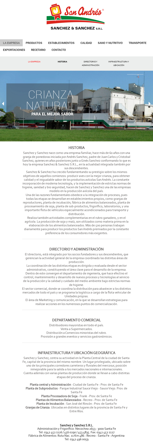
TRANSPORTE (137, 43)
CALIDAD (86, 43)
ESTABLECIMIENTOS (61, 43)
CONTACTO (59, 50)
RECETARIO (38, 50)
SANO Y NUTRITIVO (110, 43)
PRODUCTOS (34, 43)
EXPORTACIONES (14, 50)
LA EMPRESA (11, 43)
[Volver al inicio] (76, 15)
